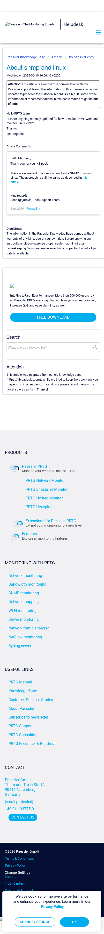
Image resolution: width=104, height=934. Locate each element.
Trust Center (14, 883)
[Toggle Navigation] (99, 33)
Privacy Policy (15, 865)
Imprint (10, 876)
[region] (51, 911)
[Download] (43, 477)
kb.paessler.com (81, 57)
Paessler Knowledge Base (26, 57)
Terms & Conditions (19, 858)
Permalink (33, 208)
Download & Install (19, 890)
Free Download (53, 317)
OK (74, 922)
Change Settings (17, 872)
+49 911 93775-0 (19, 809)
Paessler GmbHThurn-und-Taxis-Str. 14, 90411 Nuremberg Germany (25, 787)
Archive (57, 57)
